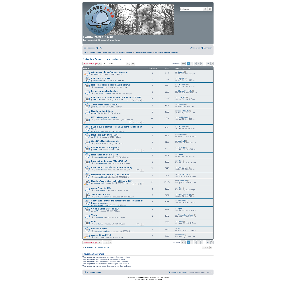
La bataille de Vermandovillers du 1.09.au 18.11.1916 (116, 97)
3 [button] (195, 63)
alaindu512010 (183, 111)
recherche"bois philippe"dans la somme (110, 85)
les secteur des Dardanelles (104, 91)
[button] (183, 63)
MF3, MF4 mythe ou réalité (104, 117)
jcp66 (96, 211)
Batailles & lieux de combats (101, 59)
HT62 (96, 137)
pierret (180, 221)
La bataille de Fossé (100, 78)
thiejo (99, 143)
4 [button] (198, 63)
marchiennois (102, 157)
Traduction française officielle (144, 279)
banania (181, 235)
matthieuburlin (183, 117)
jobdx (180, 161)
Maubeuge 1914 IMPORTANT (104, 135)
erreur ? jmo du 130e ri (102, 188)
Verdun (94, 215)
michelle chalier (100, 183)
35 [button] (208, 63)
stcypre (100, 217)
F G (98, 237)
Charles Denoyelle (104, 93)
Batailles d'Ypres (99, 229)
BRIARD (97, 99)
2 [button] (191, 63)
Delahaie (97, 81)
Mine (93, 221)
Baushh (97, 74)
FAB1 (96, 150)
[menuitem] (99, 48)
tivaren (180, 154)
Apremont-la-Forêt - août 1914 (105, 105)
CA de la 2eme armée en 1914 (105, 209)
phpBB (140, 277)
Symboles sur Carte (100, 194)
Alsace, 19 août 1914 (101, 235)
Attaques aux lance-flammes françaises (109, 72)
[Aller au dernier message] (185, 72)
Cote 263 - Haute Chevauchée (105, 141)
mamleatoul (182, 181)
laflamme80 (101, 87)
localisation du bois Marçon (104, 155)
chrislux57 (182, 97)
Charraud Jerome (104, 120)
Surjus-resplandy (103, 231)
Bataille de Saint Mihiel (102, 111)
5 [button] (201, 63)
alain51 (100, 224)
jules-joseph (98, 205)
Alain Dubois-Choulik (185, 215)
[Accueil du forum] (129, 19)
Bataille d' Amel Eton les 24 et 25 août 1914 (111, 181)
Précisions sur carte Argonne (105, 147)
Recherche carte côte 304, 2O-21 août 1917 (111, 175)
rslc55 (96, 113)
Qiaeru (159, 279)
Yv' (179, 228)
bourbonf (181, 141)
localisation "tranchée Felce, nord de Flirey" (112, 167)
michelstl (181, 104)
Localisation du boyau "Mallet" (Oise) (109, 161)
